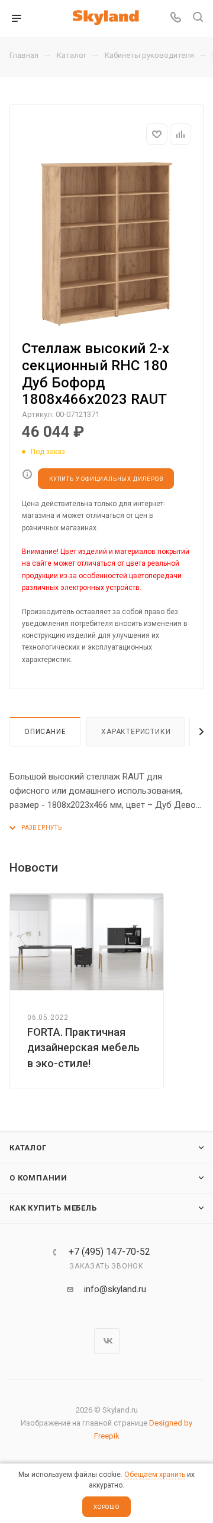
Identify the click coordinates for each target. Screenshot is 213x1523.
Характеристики (135, 732)
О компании (38, 1177)
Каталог (28, 1147)
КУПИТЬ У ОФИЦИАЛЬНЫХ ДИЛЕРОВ (106, 478)
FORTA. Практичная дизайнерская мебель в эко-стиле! (83, 1047)
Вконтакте (107, 1341)
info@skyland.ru (115, 1289)
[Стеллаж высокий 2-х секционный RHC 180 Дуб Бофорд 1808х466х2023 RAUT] (106, 243)
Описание (45, 732)
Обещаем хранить (154, 1474)
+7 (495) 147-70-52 (109, 1252)
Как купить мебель (53, 1208)
